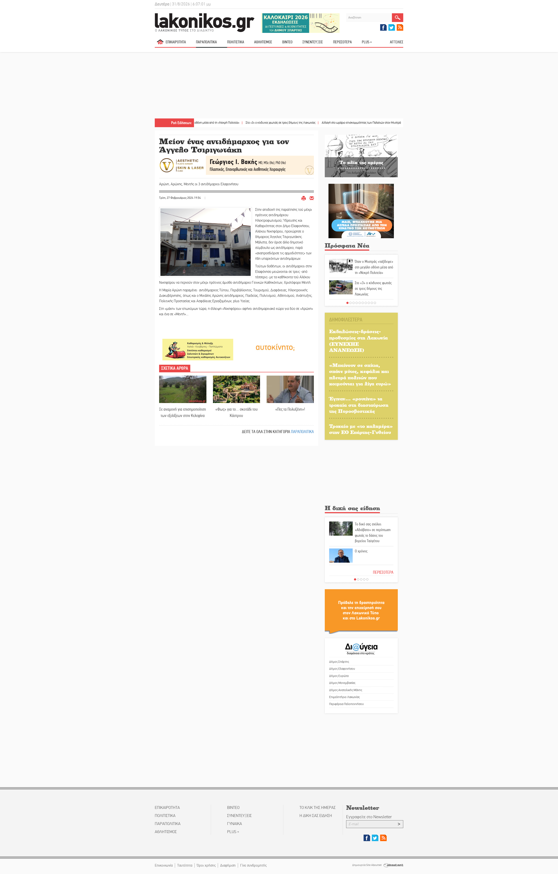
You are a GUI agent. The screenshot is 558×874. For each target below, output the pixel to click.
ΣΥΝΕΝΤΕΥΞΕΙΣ (313, 42)
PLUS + (367, 42)
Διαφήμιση (228, 865)
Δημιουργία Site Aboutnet (367, 865)
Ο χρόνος (361, 551)
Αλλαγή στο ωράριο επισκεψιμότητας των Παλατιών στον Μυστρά (326, 123)
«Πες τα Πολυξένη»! (290, 409)
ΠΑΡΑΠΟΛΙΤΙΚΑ (206, 42)
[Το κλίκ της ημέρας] (361, 156)
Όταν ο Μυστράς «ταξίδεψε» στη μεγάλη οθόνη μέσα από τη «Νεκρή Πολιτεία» (374, 267)
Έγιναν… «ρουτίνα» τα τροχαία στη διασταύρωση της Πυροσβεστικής (358, 405)
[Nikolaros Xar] (197, 349)
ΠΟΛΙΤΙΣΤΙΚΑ (235, 42)
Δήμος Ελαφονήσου (342, 669)
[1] (347, 303)
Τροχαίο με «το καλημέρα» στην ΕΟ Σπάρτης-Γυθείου (361, 429)
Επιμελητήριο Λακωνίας (344, 697)
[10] (375, 303)
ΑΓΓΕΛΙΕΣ (396, 42)
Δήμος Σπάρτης (339, 662)
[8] (369, 303)
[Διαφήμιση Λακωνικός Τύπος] (361, 611)
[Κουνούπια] (361, 211)
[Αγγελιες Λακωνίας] (275, 347)
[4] (357, 303)
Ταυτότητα (184, 865)
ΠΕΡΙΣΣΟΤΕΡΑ (383, 572)
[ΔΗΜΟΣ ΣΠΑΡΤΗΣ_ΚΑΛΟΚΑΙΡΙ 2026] (300, 23)
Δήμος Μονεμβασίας (342, 683)
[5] (360, 303)
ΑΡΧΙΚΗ (160, 43)
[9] (372, 303)
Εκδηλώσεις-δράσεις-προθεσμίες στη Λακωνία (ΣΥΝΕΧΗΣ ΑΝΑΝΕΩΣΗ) (358, 341)
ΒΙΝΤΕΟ (287, 42)
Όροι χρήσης (206, 865)
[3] (353, 303)
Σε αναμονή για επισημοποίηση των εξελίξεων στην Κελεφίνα (182, 412)
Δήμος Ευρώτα (339, 676)
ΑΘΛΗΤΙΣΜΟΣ (263, 42)
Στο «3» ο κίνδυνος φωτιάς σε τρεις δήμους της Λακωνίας (246, 123)
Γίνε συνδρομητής (253, 865)
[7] (366, 303)
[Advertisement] (279, 85)
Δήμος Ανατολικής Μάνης (345, 690)
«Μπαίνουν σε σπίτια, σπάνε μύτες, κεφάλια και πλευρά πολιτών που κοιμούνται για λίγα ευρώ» (360, 374)
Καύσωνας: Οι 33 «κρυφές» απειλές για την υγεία (402, 123)
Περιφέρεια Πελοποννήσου (346, 704)
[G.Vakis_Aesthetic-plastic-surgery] (236, 165)
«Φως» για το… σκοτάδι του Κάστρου (236, 412)
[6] (363, 303)
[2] (350, 303)
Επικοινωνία (164, 865)
